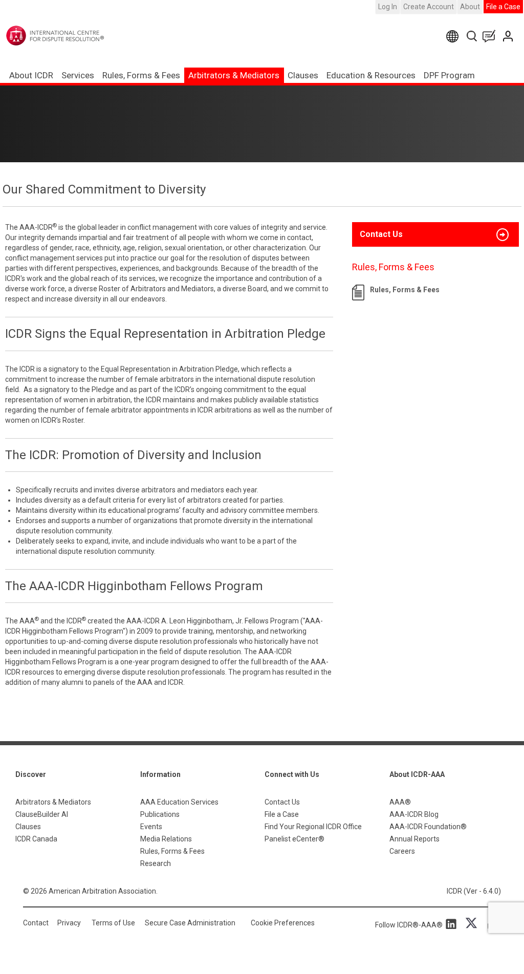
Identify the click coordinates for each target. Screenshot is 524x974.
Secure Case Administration (190, 923)
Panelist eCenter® (294, 839)
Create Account (428, 7)
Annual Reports (414, 839)
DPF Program (449, 75)
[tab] (435, 234)
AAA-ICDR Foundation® (428, 827)
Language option (454, 36)
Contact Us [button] (381, 234)
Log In (387, 7)
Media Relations (166, 839)
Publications (160, 814)
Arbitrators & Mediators (53, 802)
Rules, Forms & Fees (141, 75)
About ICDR (31, 75)
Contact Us (508, 36)
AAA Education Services (179, 802)
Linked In (453, 923)
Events (151, 827)
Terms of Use (113, 923)
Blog (491, 36)
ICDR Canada (36, 839)
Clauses (303, 75)
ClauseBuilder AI (41, 814)
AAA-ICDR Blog (414, 814)
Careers (402, 851)
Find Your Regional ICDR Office (313, 827)
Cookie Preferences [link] (283, 923)
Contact (36, 923)
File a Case (503, 7)
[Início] (76, 36)
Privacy (69, 923)
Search (472, 36)
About (470, 7)
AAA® (400, 802)
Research (155, 863)
